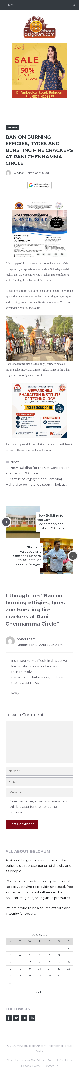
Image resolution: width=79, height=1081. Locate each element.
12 (30, 961)
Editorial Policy (30, 1066)
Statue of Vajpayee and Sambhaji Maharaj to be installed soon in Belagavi (27, 555)
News (12, 127)
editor (20, 172)
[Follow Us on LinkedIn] (32, 1018)
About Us (13, 1060)
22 (59, 968)
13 (39, 961)
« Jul (38, 992)
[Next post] (73, 555)
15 (59, 961)
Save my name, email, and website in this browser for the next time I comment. (39, 806)
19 (30, 968)
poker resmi (26, 639)
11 (20, 961)
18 (20, 968)
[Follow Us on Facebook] (9, 1018)
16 (68, 961)
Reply (15, 693)
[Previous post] (6, 522)
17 (10, 968)
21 (49, 968)
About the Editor (33, 1060)
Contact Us (51, 1066)
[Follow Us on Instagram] (24, 1018)
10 (10, 961)
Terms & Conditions (60, 1060)
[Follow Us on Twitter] (16, 1018)
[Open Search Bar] (74, 5)
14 (49, 961)
